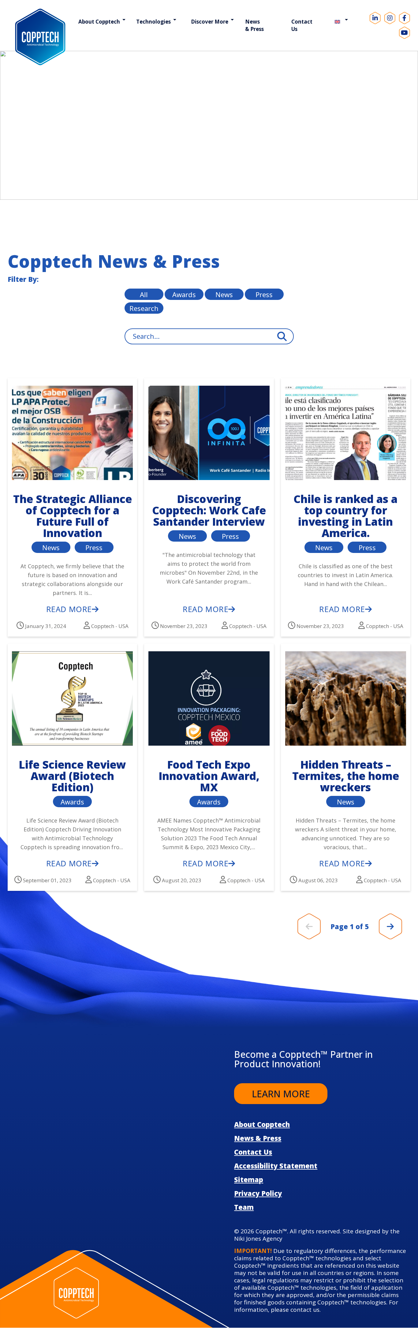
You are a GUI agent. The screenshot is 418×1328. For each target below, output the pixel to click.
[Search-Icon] (282, 336)
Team (244, 1207)
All (144, 294)
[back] (309, 926)
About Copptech (99, 21)
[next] (390, 926)
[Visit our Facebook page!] (404, 18)
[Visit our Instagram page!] (390, 18)
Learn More (281, 1094)
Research (144, 308)
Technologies (153, 21)
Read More (69, 609)
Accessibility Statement (275, 1165)
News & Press (254, 25)
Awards (184, 294)
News (224, 294)
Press (264, 294)
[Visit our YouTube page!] (404, 33)
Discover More (209, 21)
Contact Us (301, 25)
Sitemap (248, 1179)
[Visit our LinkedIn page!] (375, 18)
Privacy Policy (258, 1193)
